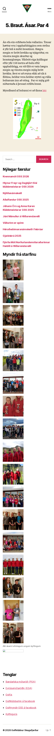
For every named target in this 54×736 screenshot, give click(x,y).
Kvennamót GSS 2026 (16, 176)
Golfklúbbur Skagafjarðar (24, 730)
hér (45, 90)
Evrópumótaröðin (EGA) (19, 688)
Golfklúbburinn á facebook (20, 701)
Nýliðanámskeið (12, 193)
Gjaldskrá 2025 (12, 235)
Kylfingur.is (11, 714)
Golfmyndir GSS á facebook (21, 707)
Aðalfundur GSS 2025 (16, 199)
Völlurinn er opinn (13, 222)
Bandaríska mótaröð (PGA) (21, 681)
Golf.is (9, 694)
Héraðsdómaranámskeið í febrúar (23, 229)
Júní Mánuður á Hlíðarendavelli (21, 216)
